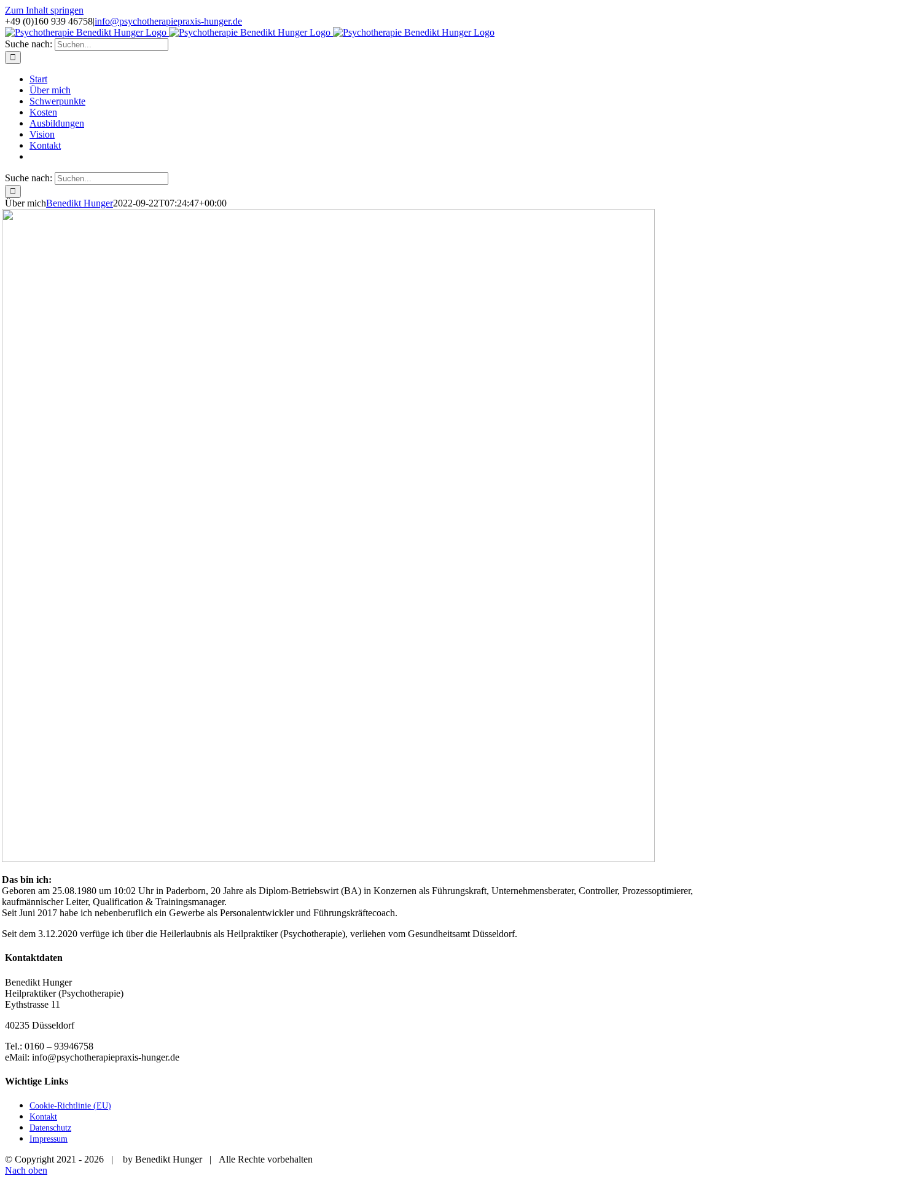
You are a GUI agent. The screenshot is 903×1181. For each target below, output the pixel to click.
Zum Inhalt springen (44, 10)
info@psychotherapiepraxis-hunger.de (168, 21)
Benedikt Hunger (79, 203)
